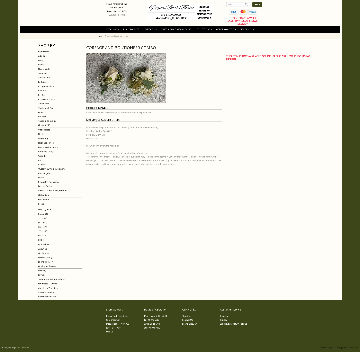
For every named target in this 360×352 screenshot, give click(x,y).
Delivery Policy (45, 257)
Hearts (41, 160)
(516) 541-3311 (118, 15)
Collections (203, 29)
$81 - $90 (42, 235)
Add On (42, 56)
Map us (109, 331)
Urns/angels (44, 173)
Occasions (111, 29)
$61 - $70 (42, 227)
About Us (42, 249)
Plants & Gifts (131, 29)
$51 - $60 (42, 222)
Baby (40, 60)
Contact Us (43, 253)
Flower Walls (44, 69)
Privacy (41, 275)
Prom (40, 112)
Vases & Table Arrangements (177, 29)
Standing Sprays (46, 151)
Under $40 (43, 214)
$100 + (41, 240)
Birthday (42, 82)
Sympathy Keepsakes (48, 182)
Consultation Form (47, 296)
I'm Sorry (42, 95)
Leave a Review (45, 261)
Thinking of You (45, 108)
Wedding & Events (226, 29)
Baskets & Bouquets (48, 147)
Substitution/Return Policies (51, 279)
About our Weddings (48, 288)
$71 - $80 (42, 231)
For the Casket (45, 186)
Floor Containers (46, 142)
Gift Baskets (44, 129)
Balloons (42, 116)
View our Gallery (46, 292)
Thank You (43, 103)
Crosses (42, 164)
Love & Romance (46, 99)
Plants (41, 134)
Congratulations (46, 86)
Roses (41, 204)
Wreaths (42, 156)
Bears (41, 64)
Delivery (42, 270)
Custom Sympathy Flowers (51, 168)
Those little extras (47, 121)
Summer (42, 73)
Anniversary (44, 77)
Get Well (42, 90)
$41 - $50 (42, 218)
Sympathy (150, 29)
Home (100, 36)
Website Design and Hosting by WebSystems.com (339, 348)
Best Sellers (43, 199)
